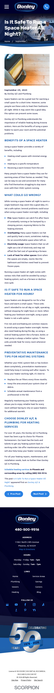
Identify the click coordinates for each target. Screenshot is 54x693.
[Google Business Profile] (9, 604)
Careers (38, 587)
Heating (15, 592)
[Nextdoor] (36, 610)
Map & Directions (27, 549)
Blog (39, 592)
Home (15, 576)
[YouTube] (18, 604)
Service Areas (39, 576)
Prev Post (15, 494)
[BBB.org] (18, 610)
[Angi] (45, 604)
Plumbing (15, 581)
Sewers (15, 587)
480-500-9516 (27, 529)
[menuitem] (14, 680)
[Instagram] (36, 604)
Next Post (38, 494)
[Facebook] (27, 604)
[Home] (26, 7)
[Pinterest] (27, 610)
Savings (38, 581)
